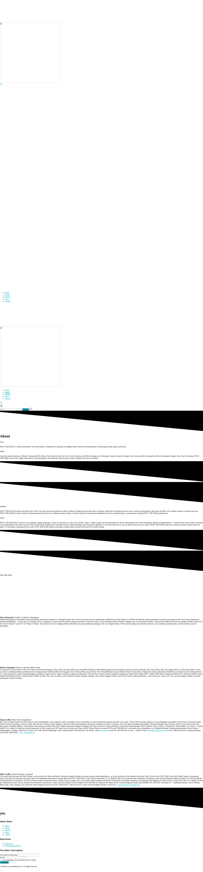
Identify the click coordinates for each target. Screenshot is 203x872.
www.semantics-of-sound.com (128, 785)
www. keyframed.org (27, 732)
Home (7, 293)
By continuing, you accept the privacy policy (19, 860)
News (7, 299)
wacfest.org (105, 730)
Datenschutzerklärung (13, 846)
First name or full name (8, 855)
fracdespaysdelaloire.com (157, 730)
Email (2, 857)
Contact (7, 301)
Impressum (9, 844)
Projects (8, 297)
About (7, 295)
